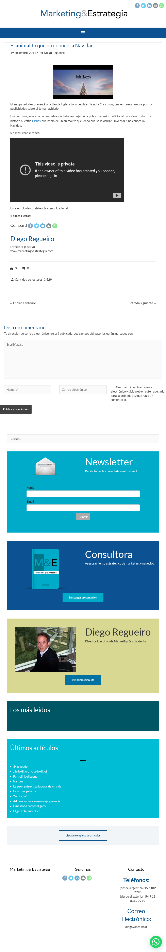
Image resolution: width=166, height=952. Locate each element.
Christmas (106, 104)
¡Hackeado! (21, 766)
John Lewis (78, 104)
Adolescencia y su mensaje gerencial (37, 801)
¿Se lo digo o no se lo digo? (30, 771)
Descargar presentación (83, 597)
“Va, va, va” (20, 796)
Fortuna (18, 781)
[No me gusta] (24, 268)
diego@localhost (136, 927)
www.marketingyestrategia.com (31, 251)
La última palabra (24, 791)
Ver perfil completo (83, 679)
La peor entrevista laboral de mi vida (37, 786)
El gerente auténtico (26, 811)
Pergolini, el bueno (25, 776)
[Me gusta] (12, 268)
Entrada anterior (22, 303)
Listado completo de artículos (83, 835)
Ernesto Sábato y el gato (29, 806)
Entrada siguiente (143, 303)
